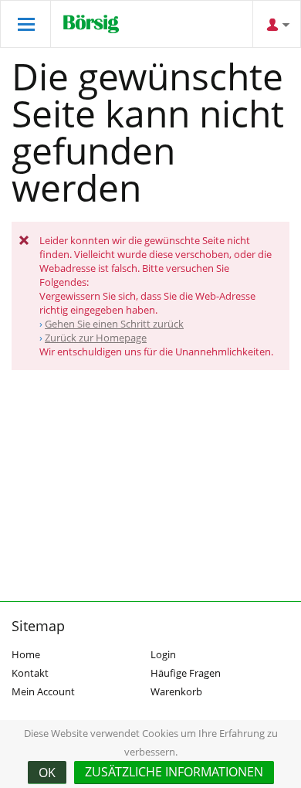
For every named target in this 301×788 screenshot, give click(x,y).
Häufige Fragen (185, 673)
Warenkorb (176, 691)
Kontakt (30, 673)
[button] (174, 772)
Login (163, 654)
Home (26, 654)
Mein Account (43, 691)
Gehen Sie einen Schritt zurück (114, 324)
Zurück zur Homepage (96, 338)
